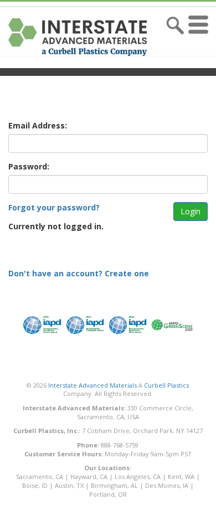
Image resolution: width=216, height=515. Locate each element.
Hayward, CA (88, 476)
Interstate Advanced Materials (92, 385)
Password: (28, 166)
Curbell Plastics (166, 385)
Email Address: (37, 125)
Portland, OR (108, 494)
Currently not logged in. (56, 226)
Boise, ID (35, 485)
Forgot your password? (54, 207)
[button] (201, 37)
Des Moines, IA (166, 485)
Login (190, 211)
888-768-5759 (119, 445)
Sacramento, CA (39, 476)
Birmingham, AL (114, 485)
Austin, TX (69, 485)
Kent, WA (181, 476)
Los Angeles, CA (138, 476)
